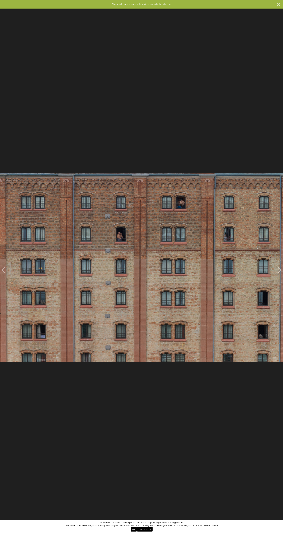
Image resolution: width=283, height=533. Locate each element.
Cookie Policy (145, 529)
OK (133, 529)
